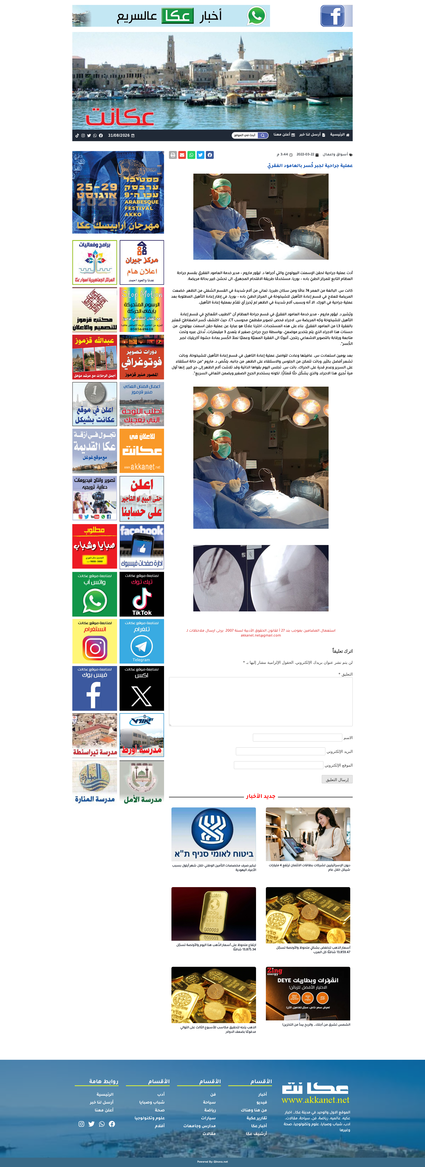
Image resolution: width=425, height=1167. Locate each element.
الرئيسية (105, 1095)
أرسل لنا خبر (102, 1103)
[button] (210, 155)
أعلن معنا (104, 1110)
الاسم (348, 737)
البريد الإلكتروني (340, 751)
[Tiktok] (77, 135)
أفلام (160, 1126)
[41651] (213, 25)
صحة (160, 1110)
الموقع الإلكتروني (339, 765)
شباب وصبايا (152, 1103)
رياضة (210, 1110)
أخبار (262, 1095)
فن (213, 1095)
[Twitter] (89, 135)
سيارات (208, 1118)
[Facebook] (101, 135)
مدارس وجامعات (199, 1126)
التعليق (345, 674)
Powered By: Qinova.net (212, 1162)
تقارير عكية (257, 1118)
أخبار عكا (259, 1126)
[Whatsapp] (95, 135)
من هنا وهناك (254, 1110)
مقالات (209, 1134)
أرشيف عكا (256, 1134)
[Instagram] (83, 135)
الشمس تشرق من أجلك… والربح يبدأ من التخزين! (316, 1025)
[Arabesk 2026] (118, 232)
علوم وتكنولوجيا (150, 1118)
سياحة (209, 1103)
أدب (161, 1095)
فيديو (262, 1103)
